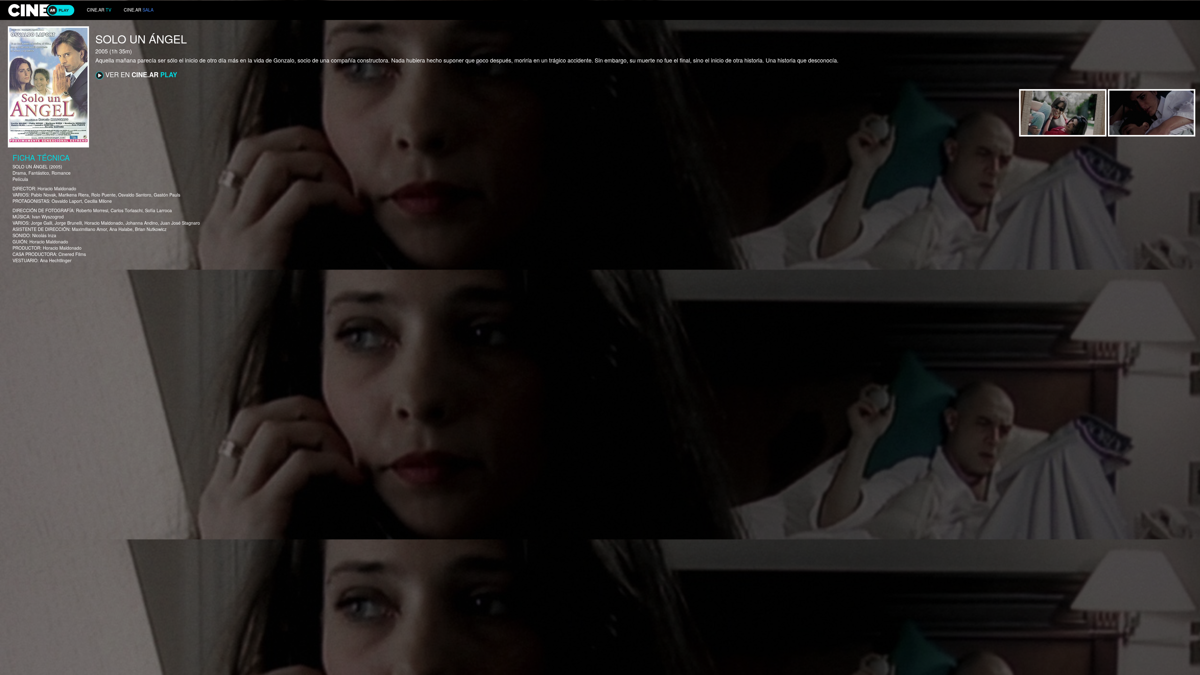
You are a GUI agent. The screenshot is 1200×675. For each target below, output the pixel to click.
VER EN (140, 74)
